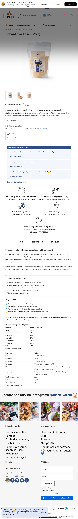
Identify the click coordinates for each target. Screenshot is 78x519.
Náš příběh (47, 443)
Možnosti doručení (42, 128)
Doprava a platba (15, 432)
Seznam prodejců (15, 457)
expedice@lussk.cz (16, 468)
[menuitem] (9, 25)
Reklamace (12, 453)
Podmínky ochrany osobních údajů (16, 448)
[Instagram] (17, 480)
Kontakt (10, 435)
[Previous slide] (3, 411)
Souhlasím (71, 4)
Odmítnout (57, 4)
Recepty (46, 439)
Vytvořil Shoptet (67, 517)
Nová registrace (46, 488)
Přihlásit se (47, 483)
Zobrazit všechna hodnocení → (17, 182)
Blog (44, 435)
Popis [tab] (22, 241)
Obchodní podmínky (17, 439)
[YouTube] (22, 480)
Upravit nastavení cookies (48, 517)
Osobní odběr (13, 443)
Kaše (36, 353)
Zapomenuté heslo (47, 490)
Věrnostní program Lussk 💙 (56, 452)
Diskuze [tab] (55, 241)
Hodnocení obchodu (53, 432)
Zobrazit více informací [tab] (12, 120)
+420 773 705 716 (17, 473)
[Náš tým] (7, 480)
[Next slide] (74, 411)
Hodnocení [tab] (37, 241)
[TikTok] (26, 480)
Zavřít (9, 143)
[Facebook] (12, 480)
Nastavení (44, 4)
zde (28, 6)
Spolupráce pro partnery (55, 446)
